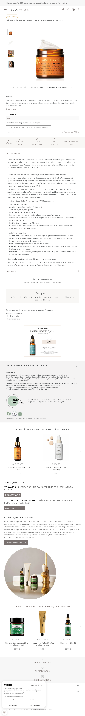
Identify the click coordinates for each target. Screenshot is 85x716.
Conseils (11, 271)
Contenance (11, 114)
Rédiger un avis (12, 495)
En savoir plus (11, 109)
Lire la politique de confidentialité (13, 696)
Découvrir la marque (16, 542)
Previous (80, 450)
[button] (4, 712)
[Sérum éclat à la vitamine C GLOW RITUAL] (17, 454)
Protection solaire (14, 314)
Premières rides (13, 319)
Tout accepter (35, 705)
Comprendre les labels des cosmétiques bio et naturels (26, 419)
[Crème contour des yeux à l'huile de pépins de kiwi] (17, 630)
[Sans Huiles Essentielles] (14, 414)
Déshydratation (13, 316)
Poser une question (14, 508)
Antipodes (11, 16)
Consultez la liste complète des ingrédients (42, 282)
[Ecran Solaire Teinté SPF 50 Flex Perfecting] (55, 454)
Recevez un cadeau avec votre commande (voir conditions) (42, 87)
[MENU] (6, 9)
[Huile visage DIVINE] (68, 630)
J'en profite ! (63, 3)
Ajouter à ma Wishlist (71, 132)
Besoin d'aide (11, 132)
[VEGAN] (8, 414)
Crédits (50, 710)
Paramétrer (13, 705)
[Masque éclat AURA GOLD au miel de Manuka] (42, 630)
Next (80, 455)
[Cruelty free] (20, 414)
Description (13, 154)
